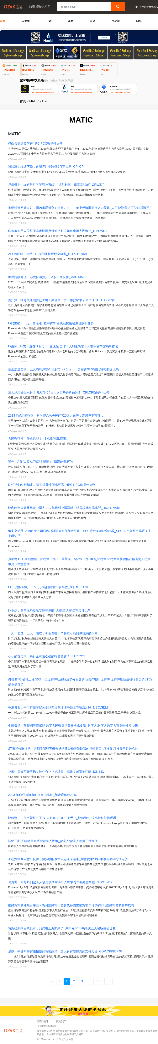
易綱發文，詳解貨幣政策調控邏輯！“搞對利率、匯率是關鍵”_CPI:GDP (56, 184)
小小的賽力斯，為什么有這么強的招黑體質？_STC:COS (46, 656)
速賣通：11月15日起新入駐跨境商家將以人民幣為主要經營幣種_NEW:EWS (60, 882)
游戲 (70, 21)
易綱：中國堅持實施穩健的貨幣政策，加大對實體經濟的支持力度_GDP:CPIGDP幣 (65, 951)
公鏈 (49, 21)
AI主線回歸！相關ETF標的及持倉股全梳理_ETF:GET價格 (47, 254)
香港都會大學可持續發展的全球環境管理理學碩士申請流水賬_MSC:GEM (58, 707)
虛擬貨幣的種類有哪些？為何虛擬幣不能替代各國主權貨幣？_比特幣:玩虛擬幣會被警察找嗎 (71, 905)
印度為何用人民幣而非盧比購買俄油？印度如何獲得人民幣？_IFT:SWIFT (58, 231)
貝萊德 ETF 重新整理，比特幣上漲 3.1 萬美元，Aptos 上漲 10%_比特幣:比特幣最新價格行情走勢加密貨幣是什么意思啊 (79, 561)
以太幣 (26, 21)
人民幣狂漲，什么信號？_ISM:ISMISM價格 (37, 438)
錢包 (139, 21)
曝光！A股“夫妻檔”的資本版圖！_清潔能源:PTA (40, 461)
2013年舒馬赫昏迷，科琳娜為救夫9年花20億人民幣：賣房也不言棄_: (55, 415)
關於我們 (61, 1021)
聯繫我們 (42, 1021)
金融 (92, 21)
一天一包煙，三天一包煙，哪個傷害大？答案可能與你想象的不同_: (54, 633)
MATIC (34, 101)
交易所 (116, 21)
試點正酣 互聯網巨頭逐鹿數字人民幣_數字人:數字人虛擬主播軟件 (53, 841)
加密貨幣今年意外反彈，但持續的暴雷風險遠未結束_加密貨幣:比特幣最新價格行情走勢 (68, 859)
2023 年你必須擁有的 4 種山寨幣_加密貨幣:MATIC (42, 794)
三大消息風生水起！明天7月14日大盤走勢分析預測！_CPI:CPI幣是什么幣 (58, 392)
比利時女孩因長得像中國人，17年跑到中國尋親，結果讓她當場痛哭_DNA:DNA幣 (64, 507)
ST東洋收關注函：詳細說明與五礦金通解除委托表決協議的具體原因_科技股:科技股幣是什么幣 (73, 748)
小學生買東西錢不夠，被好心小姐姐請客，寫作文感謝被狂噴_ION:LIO (56, 771)
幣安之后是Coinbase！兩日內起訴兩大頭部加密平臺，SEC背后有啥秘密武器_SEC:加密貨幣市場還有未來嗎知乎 (79, 533)
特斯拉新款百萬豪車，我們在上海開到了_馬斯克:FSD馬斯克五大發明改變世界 (62, 928)
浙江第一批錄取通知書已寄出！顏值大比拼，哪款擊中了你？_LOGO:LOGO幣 (61, 300)
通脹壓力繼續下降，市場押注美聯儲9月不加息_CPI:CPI (46, 166)
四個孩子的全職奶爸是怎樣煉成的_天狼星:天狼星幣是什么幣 (49, 610)
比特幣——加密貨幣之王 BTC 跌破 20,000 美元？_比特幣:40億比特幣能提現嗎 (62, 818)
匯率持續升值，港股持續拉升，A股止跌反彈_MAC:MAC (46, 277)
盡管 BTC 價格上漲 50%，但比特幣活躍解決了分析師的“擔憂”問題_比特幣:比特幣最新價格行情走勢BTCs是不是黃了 (80, 682)
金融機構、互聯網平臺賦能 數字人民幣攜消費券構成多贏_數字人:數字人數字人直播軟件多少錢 (73, 725)
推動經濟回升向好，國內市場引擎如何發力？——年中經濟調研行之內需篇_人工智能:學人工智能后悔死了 (80, 207)
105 (99, 981)
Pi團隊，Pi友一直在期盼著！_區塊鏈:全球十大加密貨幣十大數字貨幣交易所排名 (63, 346)
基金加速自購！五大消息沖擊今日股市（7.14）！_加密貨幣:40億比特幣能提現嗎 (63, 369)
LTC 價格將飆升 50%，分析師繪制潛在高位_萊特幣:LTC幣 (48, 587)
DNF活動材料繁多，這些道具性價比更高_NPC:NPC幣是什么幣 (51, 484)
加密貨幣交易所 (65, 1039)
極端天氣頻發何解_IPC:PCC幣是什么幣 (35, 143)
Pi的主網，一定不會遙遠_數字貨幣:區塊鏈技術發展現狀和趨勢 (51, 323)
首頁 (2, 21)
